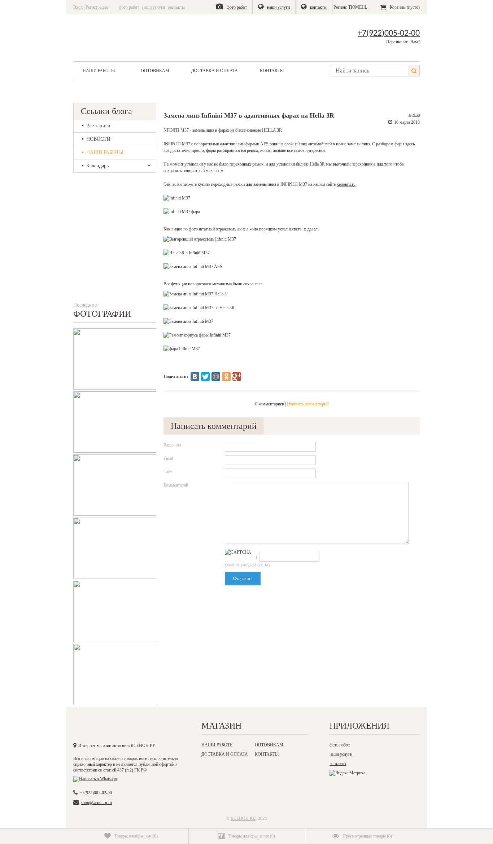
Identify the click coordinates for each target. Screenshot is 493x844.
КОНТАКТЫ (272, 70)
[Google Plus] (236, 376)
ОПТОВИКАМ (155, 70)
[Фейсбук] (109, 727)
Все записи (98, 125)
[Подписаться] (153, 727)
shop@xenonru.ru (96, 802)
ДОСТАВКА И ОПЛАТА (214, 70)
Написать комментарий (307, 403)
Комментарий (175, 485)
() (136, 836)
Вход (78, 7)
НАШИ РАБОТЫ (99, 70)
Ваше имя (172, 445)
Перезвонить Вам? (403, 41)
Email (168, 458)
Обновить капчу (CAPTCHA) (247, 565)
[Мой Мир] (215, 376)
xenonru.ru (346, 184)
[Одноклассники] (226, 376)
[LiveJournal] (247, 376)
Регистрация (97, 7)
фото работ (129, 7)
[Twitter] (205, 376)
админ (414, 114)
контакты (176, 7)
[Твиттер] (124, 727)
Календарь (97, 165)
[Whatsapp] (95, 778)
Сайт (167, 471)
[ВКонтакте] (195, 376)
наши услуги (153, 7)
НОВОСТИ (98, 139)
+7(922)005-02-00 (389, 33)
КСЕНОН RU (243, 818)
